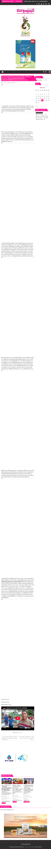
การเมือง (25, 801)
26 (42, 100)
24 (38, 100)
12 (42, 96)
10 (38, 96)
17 (38, 98)
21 (46, 98)
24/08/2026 (15, 795)
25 (40, 100)
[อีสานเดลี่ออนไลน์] (2, 71)
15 (48, 96)
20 (44, 98)
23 (36, 100)
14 (46, 96)
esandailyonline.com (12, 82)
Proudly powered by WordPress (16, 846)
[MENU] (50, 72)
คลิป (16, 732)
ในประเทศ (19, 732)
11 (40, 96)
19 (42, 98)
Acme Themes (38, 846)
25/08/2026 (4, 796)
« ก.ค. (36, 106)
